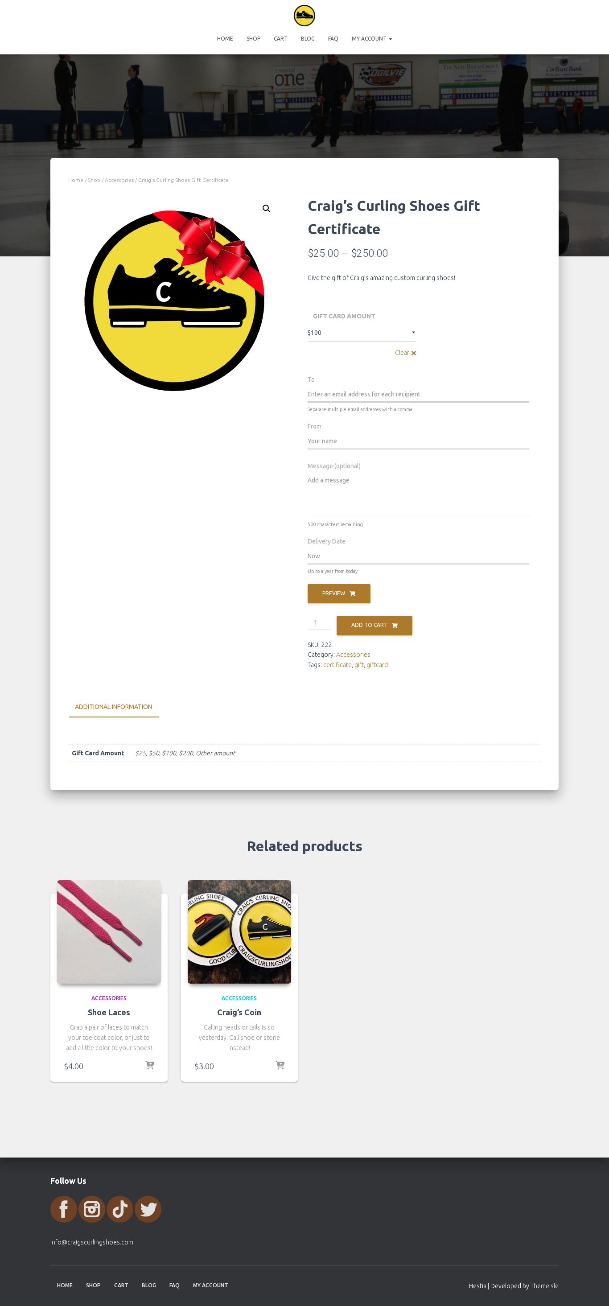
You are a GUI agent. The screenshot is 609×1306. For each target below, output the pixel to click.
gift (359, 664)
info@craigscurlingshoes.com (91, 1242)
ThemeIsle (545, 1286)
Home (225, 38)
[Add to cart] (280, 1066)
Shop (253, 38)
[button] (390, 38)
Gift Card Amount (344, 316)
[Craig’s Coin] (240, 932)
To (311, 379)
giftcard (377, 664)
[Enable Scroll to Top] (591, 1288)
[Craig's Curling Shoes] (304, 15)
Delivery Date (327, 541)
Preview (333, 593)
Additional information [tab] (113, 706)
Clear (402, 352)
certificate (337, 664)
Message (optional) (334, 466)
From (314, 426)
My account (370, 38)
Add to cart (369, 625)
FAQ (333, 38)
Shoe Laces (109, 1012)
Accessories (119, 180)
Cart (281, 38)
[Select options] (149, 1066)
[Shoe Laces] (109, 932)
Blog (308, 38)
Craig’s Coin (239, 1012)
